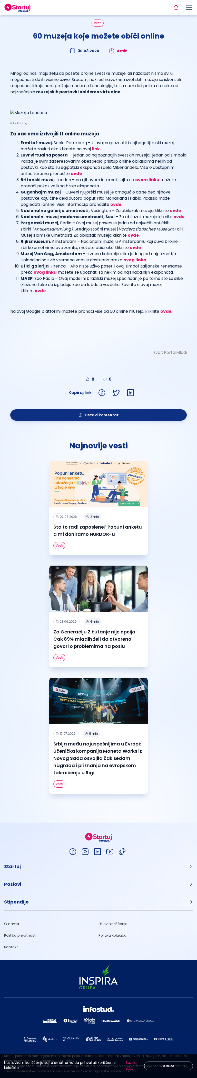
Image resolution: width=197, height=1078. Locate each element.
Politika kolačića (112, 935)
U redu (168, 1066)
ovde (115, 204)
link (96, 149)
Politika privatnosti (20, 935)
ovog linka (134, 260)
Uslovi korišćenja (112, 923)
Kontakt (11, 947)
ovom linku (147, 180)
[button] (98, 866)
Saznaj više (131, 1065)
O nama (11, 923)
